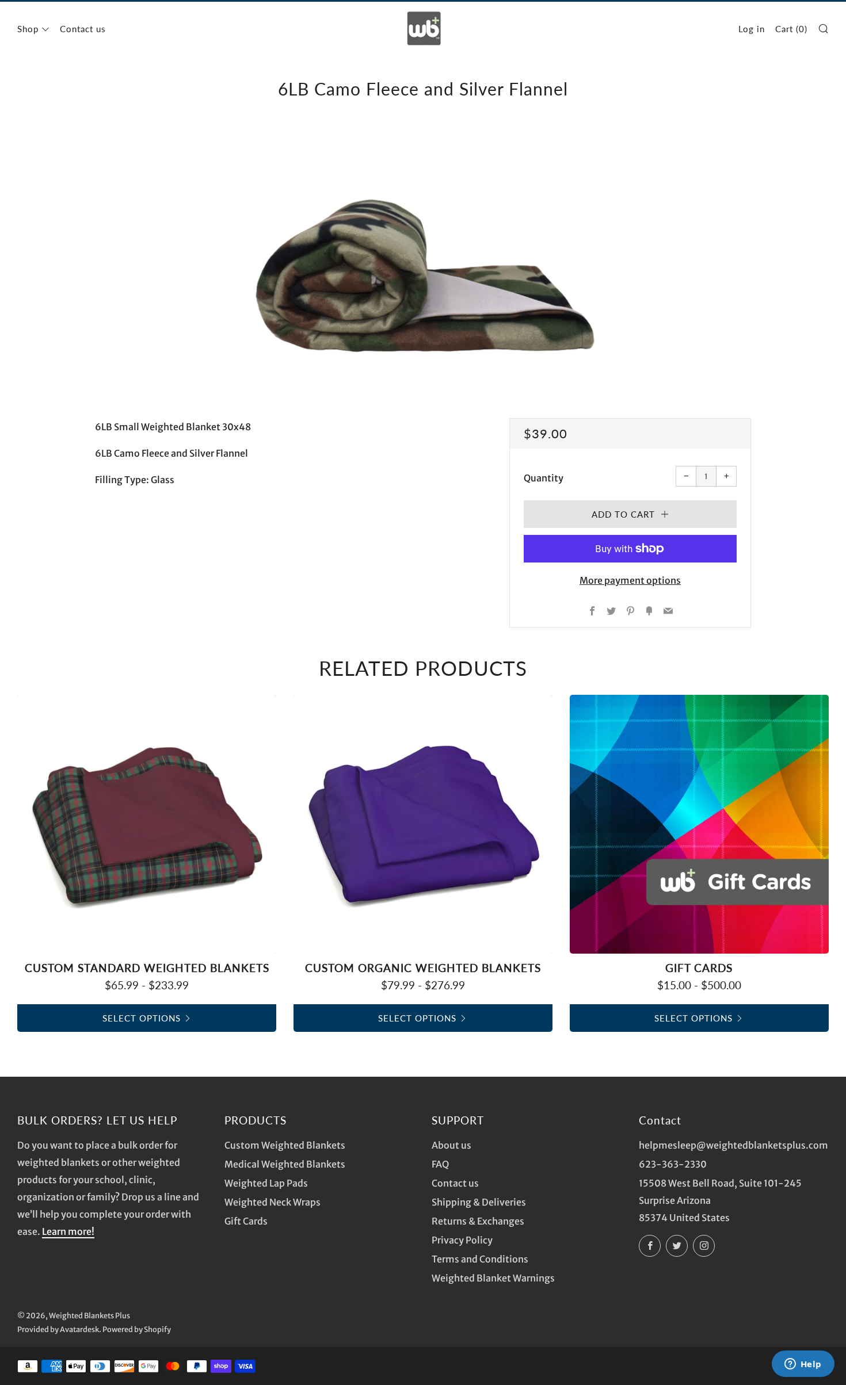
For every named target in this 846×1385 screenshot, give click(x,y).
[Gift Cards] (699, 824)
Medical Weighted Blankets (284, 1164)
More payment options (630, 580)
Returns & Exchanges (478, 1221)
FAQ (440, 1164)
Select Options (141, 1018)
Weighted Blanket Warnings (493, 1278)
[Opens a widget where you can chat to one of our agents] (802, 1364)
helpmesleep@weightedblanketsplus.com (733, 1145)
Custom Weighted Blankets (284, 1145)
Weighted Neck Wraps (272, 1202)
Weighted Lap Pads (266, 1183)
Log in (751, 29)
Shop (28, 29)
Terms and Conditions (480, 1259)
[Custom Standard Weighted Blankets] (146, 824)
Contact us (83, 29)
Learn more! (68, 1231)
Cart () (791, 29)
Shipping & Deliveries (479, 1202)
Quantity (543, 478)
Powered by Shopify (136, 1329)
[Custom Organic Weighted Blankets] (423, 824)
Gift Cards (246, 1221)
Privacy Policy (462, 1240)
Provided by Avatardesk (58, 1329)
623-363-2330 (673, 1164)
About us (451, 1145)
